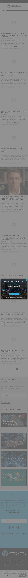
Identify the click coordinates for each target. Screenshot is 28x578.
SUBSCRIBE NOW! (14, 294)
